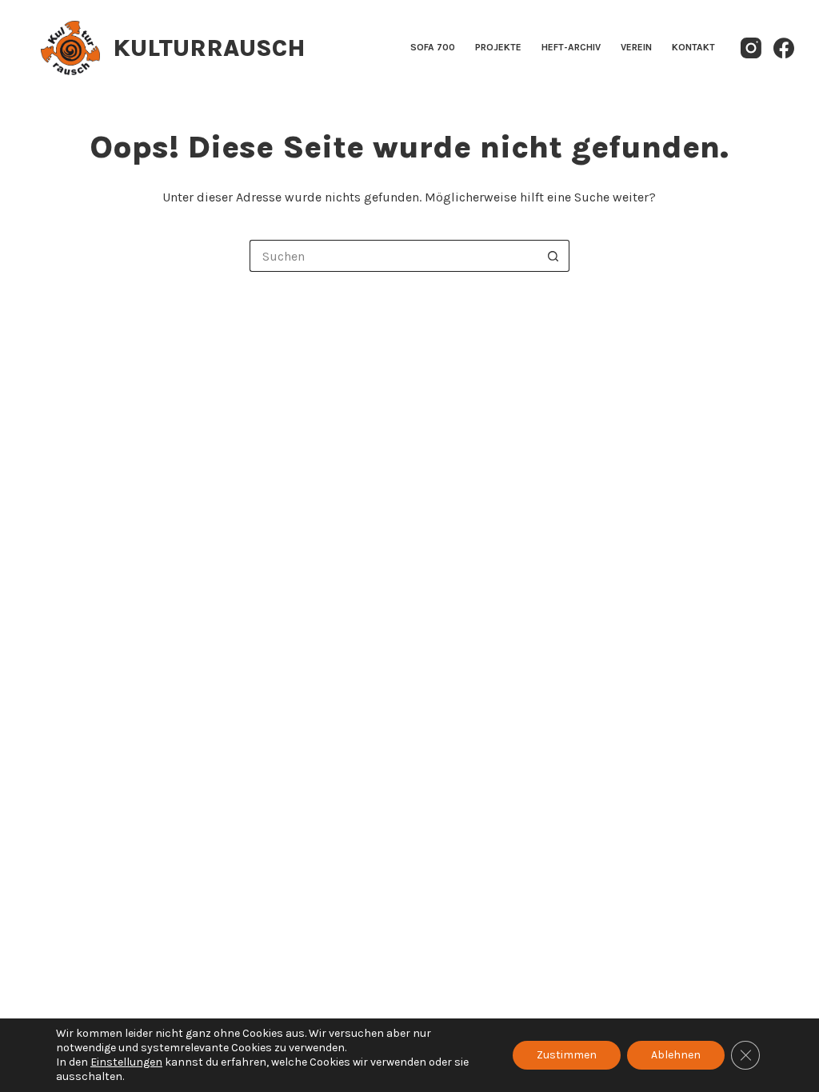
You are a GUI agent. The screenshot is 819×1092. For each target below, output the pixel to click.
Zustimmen (567, 1055)
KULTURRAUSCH (209, 48)
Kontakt (693, 47)
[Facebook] (783, 48)
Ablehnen (676, 1055)
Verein (636, 47)
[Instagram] (751, 48)
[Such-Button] (553, 256)
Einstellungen (126, 1062)
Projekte (498, 47)
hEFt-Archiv (571, 47)
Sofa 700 (432, 47)
